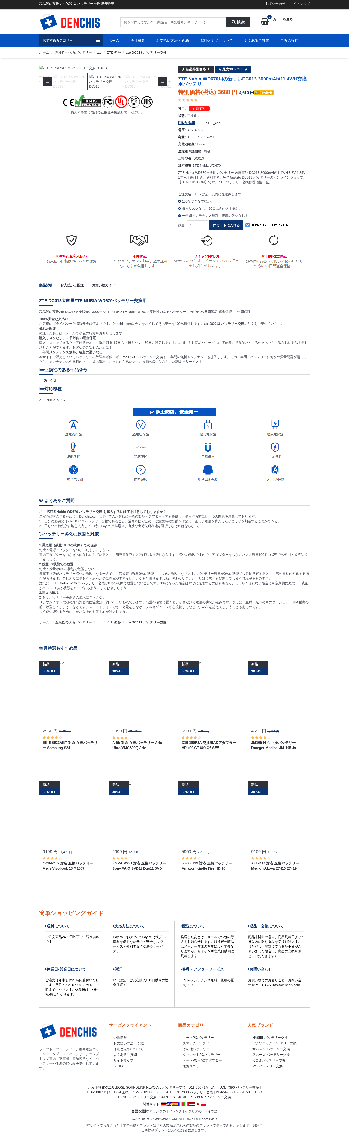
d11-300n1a (198, 1087)
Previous (47, 68)
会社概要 (138, 40)
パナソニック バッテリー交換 (274, 1043)
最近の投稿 (289, 40)
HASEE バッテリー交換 (270, 1037)
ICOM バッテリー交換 (268, 1060)
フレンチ (175, 1111)
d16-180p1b (96, 1092)
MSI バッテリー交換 (267, 1066)
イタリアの (193, 1111)
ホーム (113, 40)
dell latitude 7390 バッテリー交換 (184, 1092)
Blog (118, 1066)
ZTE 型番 (114, 52)
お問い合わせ (275, 3)
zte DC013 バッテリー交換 (146, 52)
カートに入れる (228, 225)
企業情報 (120, 1037)
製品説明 (45, 285)
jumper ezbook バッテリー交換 (204, 1097)
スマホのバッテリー (198, 1043)
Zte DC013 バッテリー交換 (143, 357)
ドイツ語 (211, 1111)
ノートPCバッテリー (198, 1037)
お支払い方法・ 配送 (172, 40)
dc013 (51, 380)
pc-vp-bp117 (142, 1092)
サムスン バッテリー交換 (271, 1049)
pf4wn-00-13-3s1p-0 (233, 1092)
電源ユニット (193, 1066)
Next (162, 68)
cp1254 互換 (119, 1092)
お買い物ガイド (103, 285)
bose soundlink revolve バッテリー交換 (151, 1087)
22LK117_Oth (210, 123)
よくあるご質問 (256, 40)
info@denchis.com (286, 985)
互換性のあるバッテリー (73, 52)
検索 (240, 22)
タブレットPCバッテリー (202, 1055)
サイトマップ (300, 3)
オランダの (157, 1111)
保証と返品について (217, 40)
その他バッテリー (196, 1049)
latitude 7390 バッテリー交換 (234, 1087)
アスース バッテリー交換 (271, 1055)
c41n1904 (167, 1097)
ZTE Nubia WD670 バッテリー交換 (78, 583)
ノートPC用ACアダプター (202, 1060)
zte (99, 52)
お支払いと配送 (72, 285)
